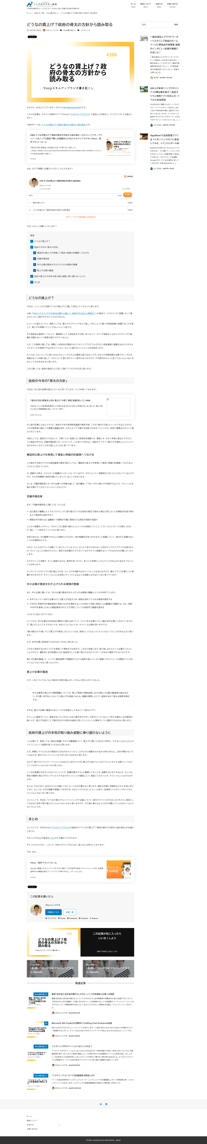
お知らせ (30, 1124)
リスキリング (85, 30)
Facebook (73, 918)
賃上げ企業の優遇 (45, 270)
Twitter (63, 918)
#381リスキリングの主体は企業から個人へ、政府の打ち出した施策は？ (64, 313)
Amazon (95, 918)
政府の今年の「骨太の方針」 (46, 247)
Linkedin (84, 918)
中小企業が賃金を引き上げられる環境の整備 (57, 264)
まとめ (37, 282)
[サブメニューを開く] (59, 1125)
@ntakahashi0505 (72, 107)
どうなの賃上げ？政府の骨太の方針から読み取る (64, 124)
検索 (176, 24)
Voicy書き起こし (69, 30)
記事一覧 (70, 912)
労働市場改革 (43, 258)
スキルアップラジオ (79, 114)
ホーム (29, 1116)
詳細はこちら (53, 912)
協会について (32, 1120)
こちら (52, 838)
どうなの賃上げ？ (42, 241)
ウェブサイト (52, 918)
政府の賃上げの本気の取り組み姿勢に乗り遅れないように (60, 276)
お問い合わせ (32, 1129)
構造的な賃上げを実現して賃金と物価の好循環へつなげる (63, 252)
